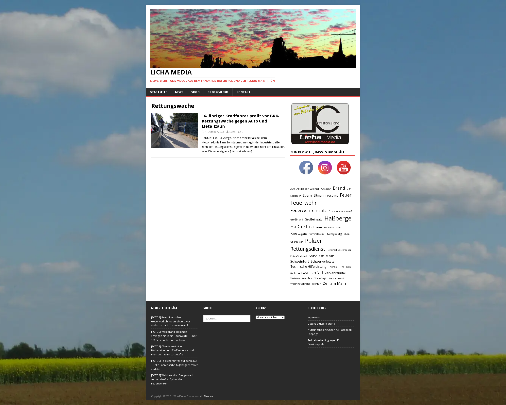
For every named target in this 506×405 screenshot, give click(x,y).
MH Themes (206, 396)
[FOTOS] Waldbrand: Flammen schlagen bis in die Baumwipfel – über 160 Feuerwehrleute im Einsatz (173, 336)
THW (341, 266)
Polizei (313, 240)
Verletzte (295, 278)
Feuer (345, 195)
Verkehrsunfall (335, 273)
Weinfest (307, 278)
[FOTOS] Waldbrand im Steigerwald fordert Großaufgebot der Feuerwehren (172, 379)
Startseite (158, 92)
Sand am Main (321, 255)
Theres (332, 266)
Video (195, 92)
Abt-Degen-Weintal (307, 188)
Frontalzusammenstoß (340, 211)
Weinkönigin (320, 278)
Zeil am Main (334, 283)
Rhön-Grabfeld (298, 256)
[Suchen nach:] (226, 318)
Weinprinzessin (337, 278)
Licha (232, 132)
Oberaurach (296, 241)
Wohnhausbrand (300, 283)
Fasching (332, 195)
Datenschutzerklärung (321, 323)
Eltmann (319, 195)
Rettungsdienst (307, 248)
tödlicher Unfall (299, 273)
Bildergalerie (218, 92)
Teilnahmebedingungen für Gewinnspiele (324, 342)
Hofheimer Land (332, 227)
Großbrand (296, 219)
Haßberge (337, 218)
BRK (349, 188)
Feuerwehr (303, 202)
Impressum (314, 317)
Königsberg (334, 233)
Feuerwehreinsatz (308, 210)
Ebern (307, 195)
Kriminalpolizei (317, 233)
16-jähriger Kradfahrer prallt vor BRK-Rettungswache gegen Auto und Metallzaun (240, 121)
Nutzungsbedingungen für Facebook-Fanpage (330, 332)
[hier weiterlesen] (241, 151)
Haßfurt (298, 226)
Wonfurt (316, 283)
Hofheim (315, 227)
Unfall (316, 272)
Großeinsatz (314, 219)
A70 (292, 188)
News (179, 92)
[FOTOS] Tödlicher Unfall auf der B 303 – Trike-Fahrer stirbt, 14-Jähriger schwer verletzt (174, 365)
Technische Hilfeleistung (308, 266)
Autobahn (326, 188)
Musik (347, 233)
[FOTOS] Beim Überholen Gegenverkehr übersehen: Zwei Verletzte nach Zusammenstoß (170, 321)
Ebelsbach (295, 195)
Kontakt (243, 92)
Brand (339, 188)
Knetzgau (298, 233)
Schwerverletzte (322, 261)
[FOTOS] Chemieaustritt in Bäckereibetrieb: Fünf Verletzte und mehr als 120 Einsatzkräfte (172, 350)
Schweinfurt (299, 261)
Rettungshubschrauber (339, 249)
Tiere (348, 266)
